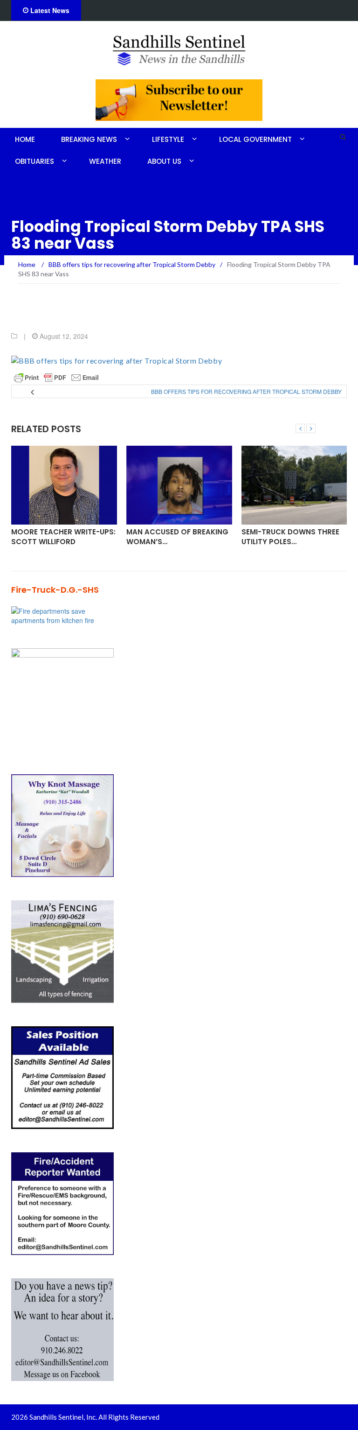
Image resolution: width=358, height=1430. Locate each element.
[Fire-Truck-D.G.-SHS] (62, 614)
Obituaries (34, 161)
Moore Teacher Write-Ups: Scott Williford (63, 537)
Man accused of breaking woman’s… (177, 537)
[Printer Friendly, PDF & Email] (56, 378)
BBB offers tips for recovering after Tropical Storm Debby (246, 391)
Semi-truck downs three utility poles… (290, 537)
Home (25, 139)
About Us (164, 161)
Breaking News (89, 139)
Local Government (255, 139)
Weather (105, 161)
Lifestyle (168, 139)
